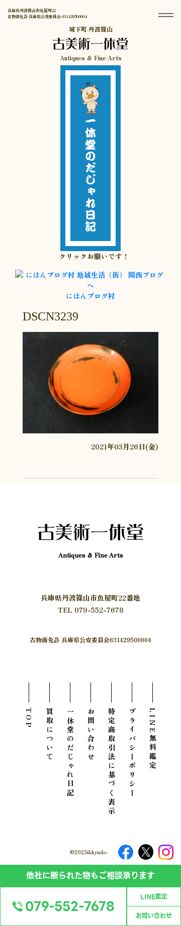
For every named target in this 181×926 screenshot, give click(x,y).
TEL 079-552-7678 (91, 610)
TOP (29, 718)
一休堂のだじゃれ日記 (70, 753)
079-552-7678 (70, 906)
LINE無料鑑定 (153, 739)
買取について (50, 735)
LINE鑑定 (153, 896)
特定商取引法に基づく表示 (112, 762)
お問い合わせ (154, 915)
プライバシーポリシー (132, 753)
